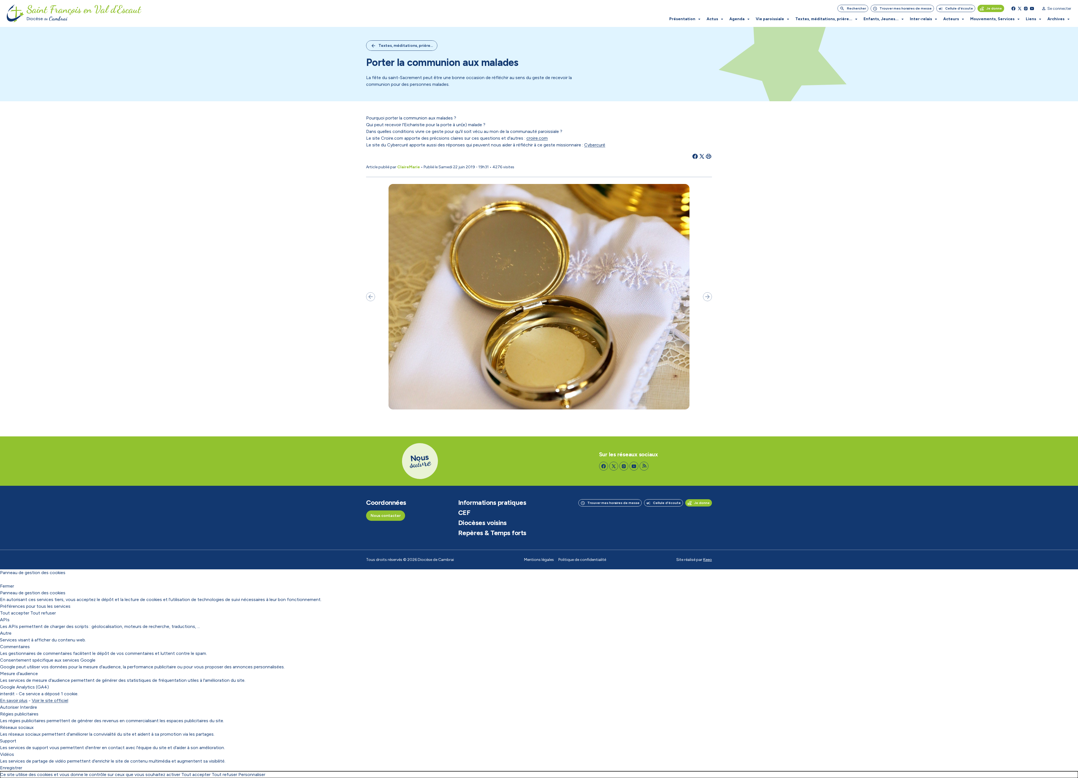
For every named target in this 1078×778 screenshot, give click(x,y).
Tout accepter (14, 613)
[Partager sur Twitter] (701, 156)
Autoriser (9, 707)
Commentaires (15, 646)
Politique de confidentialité (582, 559)
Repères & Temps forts (492, 533)
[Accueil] (15, 13)
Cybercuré (594, 145)
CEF (464, 512)
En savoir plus (14, 700)
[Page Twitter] (1019, 8)
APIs (5, 619)
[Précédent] (370, 296)
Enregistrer (11, 767)
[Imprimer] (708, 156)
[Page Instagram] (1025, 8)
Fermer (7, 586)
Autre (6, 633)
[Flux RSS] (644, 466)
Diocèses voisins (482, 522)
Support (8, 741)
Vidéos (7, 754)
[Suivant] (707, 296)
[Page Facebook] (1013, 8)
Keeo (707, 559)
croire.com (537, 138)
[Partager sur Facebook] (695, 156)
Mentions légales (539, 559)
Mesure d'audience (19, 673)
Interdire (28, 707)
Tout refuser (43, 613)
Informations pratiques (492, 502)
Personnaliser (251, 774)
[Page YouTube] (1031, 8)
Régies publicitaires (19, 714)
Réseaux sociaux (17, 727)
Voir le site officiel (50, 700)
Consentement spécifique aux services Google (47, 660)
